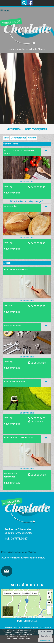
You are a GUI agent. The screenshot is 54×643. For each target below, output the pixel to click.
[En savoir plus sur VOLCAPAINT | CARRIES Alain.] (27, 468)
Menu (7, 10)
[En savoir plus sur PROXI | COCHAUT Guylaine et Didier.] (27, 181)
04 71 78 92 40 (38, 243)
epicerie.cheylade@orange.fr (28, 201)
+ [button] (49, 608)
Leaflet (17, 617)
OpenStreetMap (33, 617)
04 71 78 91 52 (38, 421)
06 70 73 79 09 (38, 362)
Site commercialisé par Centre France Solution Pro (22, 627)
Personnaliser (45, 640)
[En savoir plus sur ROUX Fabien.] (27, 237)
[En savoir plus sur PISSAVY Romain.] (27, 356)
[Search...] (49, 597)
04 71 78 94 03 (38, 418)
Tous (6, 137)
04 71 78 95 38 (38, 306)
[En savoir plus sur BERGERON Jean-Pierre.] (27, 300)
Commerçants (18, 137)
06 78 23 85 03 (38, 474)
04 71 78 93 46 (38, 187)
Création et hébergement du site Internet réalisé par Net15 (26, 628)
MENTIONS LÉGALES (27, 620)
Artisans (32, 137)
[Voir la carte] (46, 152)
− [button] (49, 612)
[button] (24, 2)
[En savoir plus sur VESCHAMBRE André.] (27, 412)
